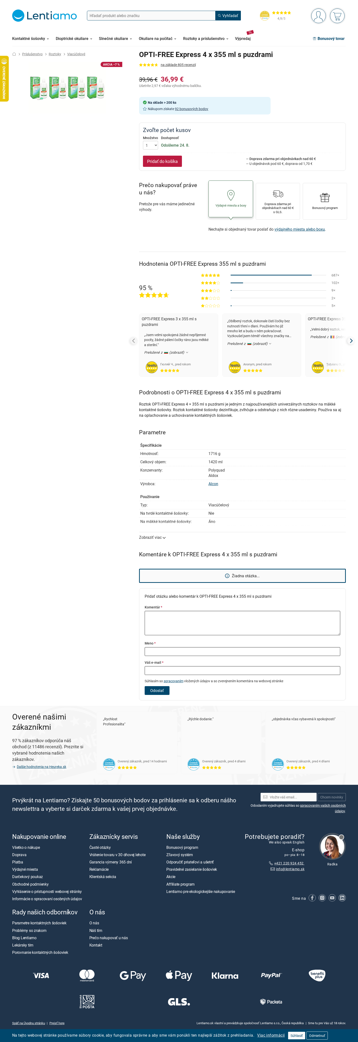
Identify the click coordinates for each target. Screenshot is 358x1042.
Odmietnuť (317, 1035)
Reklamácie (99, 869)
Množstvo (150, 138)
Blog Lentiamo (24, 937)
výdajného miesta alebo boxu (299, 229)
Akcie (170, 876)
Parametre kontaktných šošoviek (39, 923)
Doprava (19, 854)
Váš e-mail (154, 662)
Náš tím (95, 930)
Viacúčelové (76, 54)
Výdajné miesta (25, 869)
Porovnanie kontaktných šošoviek (40, 952)
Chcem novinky (331, 797)
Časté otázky (100, 847)
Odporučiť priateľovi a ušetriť (190, 862)
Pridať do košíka (162, 161)
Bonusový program (182, 847)
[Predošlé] (134, 340)
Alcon (213, 483)
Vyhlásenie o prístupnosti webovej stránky (47, 891)
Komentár (153, 607)
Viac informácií (271, 1035)
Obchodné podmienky (30, 884)
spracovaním (173, 681)
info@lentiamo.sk (290, 869)
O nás (94, 923)
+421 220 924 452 (289, 863)
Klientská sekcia (102, 876)
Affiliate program (180, 884)
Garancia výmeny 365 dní (110, 862)
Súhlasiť (297, 1035)
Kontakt (95, 945)
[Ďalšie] (351, 340)
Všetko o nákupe (26, 847)
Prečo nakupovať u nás (108, 937)
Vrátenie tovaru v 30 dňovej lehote (117, 854)
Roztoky (55, 54)
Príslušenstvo (32, 54)
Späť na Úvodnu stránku (28, 1023)
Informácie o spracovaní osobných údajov (47, 898)
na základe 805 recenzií (178, 64)
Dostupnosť (170, 138)
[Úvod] (14, 54)
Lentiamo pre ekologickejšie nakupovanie (200, 891)
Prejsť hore (57, 1023)
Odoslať (157, 690)
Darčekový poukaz (27, 876)
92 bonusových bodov (191, 108)
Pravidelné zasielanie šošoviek (191, 869)
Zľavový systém (179, 854)
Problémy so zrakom (29, 930)
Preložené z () (164, 352)
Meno (150, 643)
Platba (17, 862)
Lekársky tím (22, 945)
